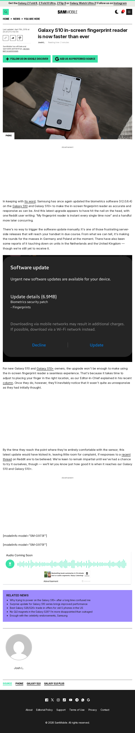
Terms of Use (77, 709)
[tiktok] (64, 700)
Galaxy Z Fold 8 (27, 3)
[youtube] (70, 700)
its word (30, 201)
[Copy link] (5, 38)
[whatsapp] (82, 700)
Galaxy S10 (20, 206)
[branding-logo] (67, 12)
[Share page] (13, 38)
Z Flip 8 (61, 3)
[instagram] (58, 700)
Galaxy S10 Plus (54, 684)
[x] (52, 700)
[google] (88, 700)
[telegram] (77, 700)
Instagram (120, 3)
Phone (19, 684)
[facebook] (46, 700)
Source (7, 684)
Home (6, 19)
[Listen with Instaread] (20, 38)
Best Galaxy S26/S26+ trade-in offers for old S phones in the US (46, 607)
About (29, 709)
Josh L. (41, 42)
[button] (6, 12)
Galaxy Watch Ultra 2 (83, 3)
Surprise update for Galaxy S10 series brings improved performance (49, 603)
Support (61, 709)
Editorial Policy (44, 709)
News (16, 19)
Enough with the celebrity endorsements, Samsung (38, 615)
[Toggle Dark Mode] (116, 12)
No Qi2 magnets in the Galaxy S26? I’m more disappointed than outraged (51, 611)
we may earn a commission (16, 50)
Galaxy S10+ (45, 368)
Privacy (92, 709)
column (8, 383)
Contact (105, 709)
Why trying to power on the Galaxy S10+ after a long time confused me (50, 600)
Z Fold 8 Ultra (47, 3)
